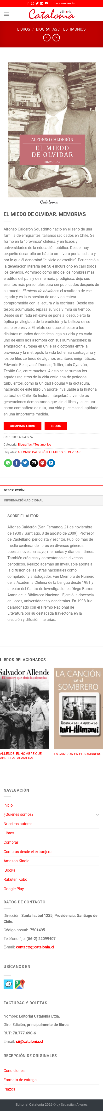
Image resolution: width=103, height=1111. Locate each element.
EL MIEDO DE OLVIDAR (64, 452)
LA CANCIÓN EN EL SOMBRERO (78, 754)
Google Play (14, 889)
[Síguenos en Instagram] (32, 3)
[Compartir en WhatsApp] (8, 463)
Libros (23, 29)
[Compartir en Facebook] (17, 463)
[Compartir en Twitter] (25, 463)
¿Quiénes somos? (19, 814)
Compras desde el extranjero (28, 851)
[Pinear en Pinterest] (42, 463)
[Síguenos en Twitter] (37, 3)
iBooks (9, 870)
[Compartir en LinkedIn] (51, 463)
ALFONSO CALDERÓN (33, 452)
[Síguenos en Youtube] (46, 3)
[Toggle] (97, 814)
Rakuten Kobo (15, 879)
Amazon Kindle (16, 861)
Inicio (8, 805)
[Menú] (6, 14)
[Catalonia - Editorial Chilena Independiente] (51, 14)
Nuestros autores (18, 824)
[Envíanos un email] (41, 3)
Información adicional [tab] (23, 500)
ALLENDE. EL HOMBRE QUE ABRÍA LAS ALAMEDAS (21, 756)
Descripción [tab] (14, 490)
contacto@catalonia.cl (35, 947)
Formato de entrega (20, 1080)
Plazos (9, 1089)
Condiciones (14, 1070)
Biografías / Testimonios (61, 29)
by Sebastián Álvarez (72, 1105)
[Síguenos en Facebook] (28, 3)
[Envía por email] (34, 463)
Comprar (11, 842)
